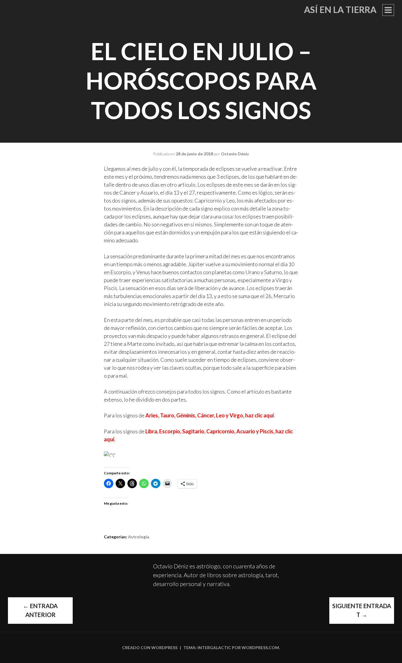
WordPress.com (260, 647)
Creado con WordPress (149, 647)
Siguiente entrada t (361, 610)
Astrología (138, 536)
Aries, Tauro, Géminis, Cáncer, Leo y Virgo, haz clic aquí (209, 415)
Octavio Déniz (235, 153)
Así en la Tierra (340, 9)
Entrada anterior (40, 610)
